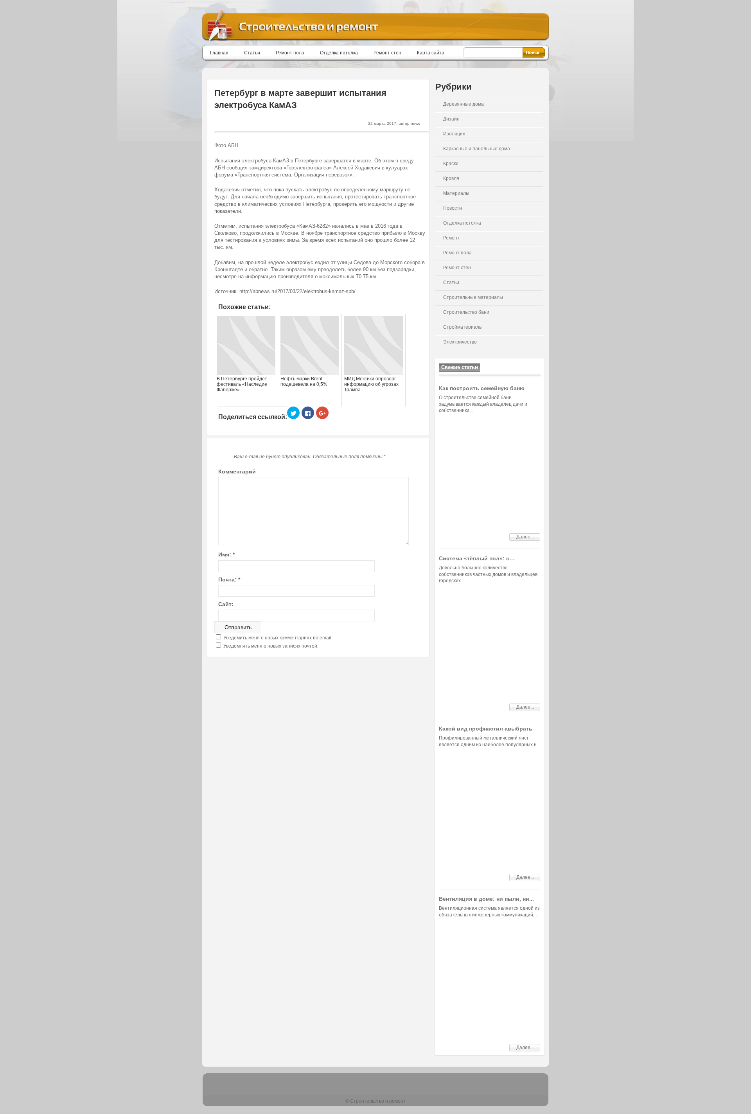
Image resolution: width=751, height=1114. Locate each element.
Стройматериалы (463, 327)
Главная (219, 53)
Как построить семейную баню (482, 388)
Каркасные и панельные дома (476, 148)
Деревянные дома (463, 104)
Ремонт (451, 238)
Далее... (525, 537)
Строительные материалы (473, 297)
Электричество (460, 342)
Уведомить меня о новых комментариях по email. (277, 638)
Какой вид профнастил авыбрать (485, 728)
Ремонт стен (387, 53)
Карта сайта (430, 53)
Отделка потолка (339, 53)
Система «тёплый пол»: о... (476, 558)
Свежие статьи (459, 367)
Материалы (456, 193)
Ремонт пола (290, 53)
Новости (452, 208)
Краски (450, 163)
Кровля (451, 178)
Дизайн (451, 119)
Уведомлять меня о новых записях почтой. (270, 646)
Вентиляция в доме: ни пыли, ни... (486, 899)
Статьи (252, 53)
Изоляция (454, 134)
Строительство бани (466, 312)
